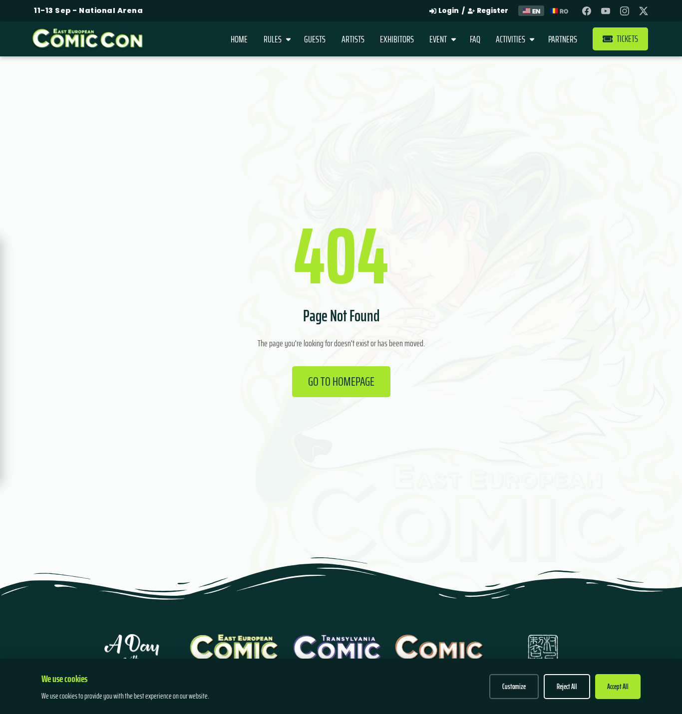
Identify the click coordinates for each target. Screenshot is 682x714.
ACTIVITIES (510, 39)
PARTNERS (562, 39)
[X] (643, 10)
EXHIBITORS (397, 39)
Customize (514, 686)
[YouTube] (605, 10)
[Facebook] (586, 10)
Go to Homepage (341, 381)
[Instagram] (624, 10)
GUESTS (315, 39)
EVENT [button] (438, 39)
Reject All (567, 686)
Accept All (618, 686)
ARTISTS (352, 39)
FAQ (475, 39)
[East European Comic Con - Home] (88, 39)
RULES (273, 39)
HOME (239, 39)
